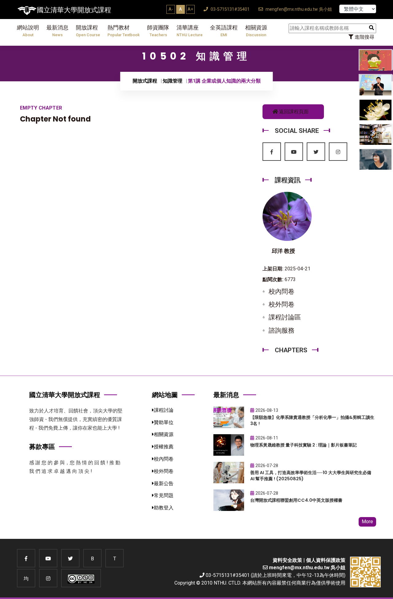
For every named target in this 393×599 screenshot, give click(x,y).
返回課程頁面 (293, 111)
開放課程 (88, 31)
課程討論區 (285, 317)
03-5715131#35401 (229, 9)
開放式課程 (145, 81)
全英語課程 (224, 31)
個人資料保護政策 (325, 560)
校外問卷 (281, 304)
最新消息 (57, 31)
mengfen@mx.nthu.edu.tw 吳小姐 (298, 9)
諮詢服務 (281, 330)
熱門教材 (123, 31)
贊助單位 (163, 422)
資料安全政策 (287, 560)
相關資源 (256, 31)
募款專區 (42, 446)
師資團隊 (158, 31)
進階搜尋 (363, 37)
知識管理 (172, 81)
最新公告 (163, 483)
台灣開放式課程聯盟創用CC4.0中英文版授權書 (296, 500)
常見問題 (163, 495)
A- (171, 9)
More (367, 521)
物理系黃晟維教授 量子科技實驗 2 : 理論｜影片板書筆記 (303, 445)
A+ (190, 9)
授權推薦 (163, 447)
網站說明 (28, 31)
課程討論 (163, 410)
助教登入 (163, 508)
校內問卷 (281, 291)
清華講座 (190, 31)
